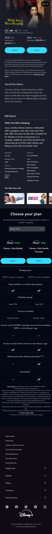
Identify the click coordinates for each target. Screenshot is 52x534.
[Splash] (14, 198)
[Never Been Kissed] (37, 198)
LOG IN (45, 4)
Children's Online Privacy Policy (15, 445)
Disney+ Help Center (27, 413)
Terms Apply (11, 386)
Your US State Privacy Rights (14, 449)
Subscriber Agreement (12, 454)
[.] (7, 506)
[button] (26, 468)
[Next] (48, 198)
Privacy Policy (9, 441)
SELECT (15, 50)
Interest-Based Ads (11, 463)
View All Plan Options (14, 84)
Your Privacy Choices (11, 458)
